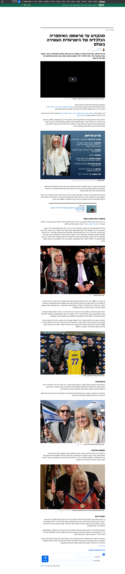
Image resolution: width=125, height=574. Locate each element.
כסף (68, 1)
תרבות (78, 1)
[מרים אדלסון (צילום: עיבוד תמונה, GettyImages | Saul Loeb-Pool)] (72, 156)
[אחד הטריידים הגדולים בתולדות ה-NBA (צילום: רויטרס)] (72, 354)
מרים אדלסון (81, 115)
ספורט (90, 1)
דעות (85, 5)
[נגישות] (2, 2)
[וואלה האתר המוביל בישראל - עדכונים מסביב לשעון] (102, 2)
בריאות (58, 1)
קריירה (70, 5)
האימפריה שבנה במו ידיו (91, 224)
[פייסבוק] (22, 5)
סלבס (72, 1)
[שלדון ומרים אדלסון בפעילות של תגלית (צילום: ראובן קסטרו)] (72, 423)
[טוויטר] (25, 5)
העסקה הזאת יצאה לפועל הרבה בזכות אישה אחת (77, 113)
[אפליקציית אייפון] (27, 5)
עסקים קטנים (76, 5)
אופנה (40, 1)
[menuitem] (95, 2)
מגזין (82, 5)
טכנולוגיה (46, 1)
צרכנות (90, 5)
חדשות (96, 1)
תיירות (53, 1)
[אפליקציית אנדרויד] (29, 5)
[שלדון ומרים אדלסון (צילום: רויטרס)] (72, 271)
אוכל (63, 1)
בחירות (84, 1)
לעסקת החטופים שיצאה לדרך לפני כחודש (60, 107)
